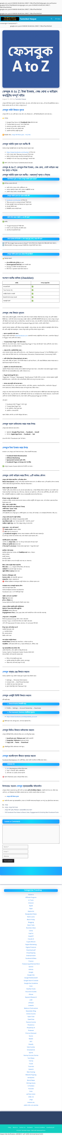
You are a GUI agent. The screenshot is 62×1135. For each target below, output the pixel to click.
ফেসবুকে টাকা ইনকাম (13, 807)
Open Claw (31, 1016)
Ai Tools (31, 900)
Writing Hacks (30, 1083)
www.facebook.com (21, 336)
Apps (31, 908)
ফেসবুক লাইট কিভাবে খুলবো (13, 109)
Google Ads (31, 975)
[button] (51, 19)
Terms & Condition (39, 1127)
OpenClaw (31, 1019)
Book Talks (30, 925)
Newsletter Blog (31, 1011)
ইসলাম (30, 1091)
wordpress (31, 1077)
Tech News (31, 1058)
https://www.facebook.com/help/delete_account (22, 717)
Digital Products (31, 947)
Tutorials (31, 1066)
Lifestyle (31, 1003)
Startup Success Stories (31, 1055)
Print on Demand (31, 1033)
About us (15, 1127)
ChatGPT (31, 936)
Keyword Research (31, 997)
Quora (31, 1036)
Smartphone (31, 1050)
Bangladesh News (31, 914)
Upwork (31, 1069)
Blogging (31, 922)
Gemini (31, 967)
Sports (31, 1052)
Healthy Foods (31, 989)
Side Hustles (31, 1047)
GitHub (31, 969)
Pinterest (31, 1030)
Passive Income (31, 1022)
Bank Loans (31, 917)
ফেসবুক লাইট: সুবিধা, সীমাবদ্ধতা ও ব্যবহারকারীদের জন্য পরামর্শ (18, 810)
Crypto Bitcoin (30, 942)
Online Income (31, 1014)
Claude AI (31, 939)
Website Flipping (31, 1075)
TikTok (31, 1061)
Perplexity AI (31, 1028)
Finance (30, 961)
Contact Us (22, 1127)
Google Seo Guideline (31, 983)
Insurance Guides (30, 992)
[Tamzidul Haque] (10, 19)
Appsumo (31, 911)
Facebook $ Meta (31, 958)
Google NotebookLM (31, 978)
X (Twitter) (31, 1086)
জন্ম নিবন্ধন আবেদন (31, 1094)
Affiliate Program (30, 897)
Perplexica (31, 1025)
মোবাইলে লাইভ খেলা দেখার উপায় (31, 1105)
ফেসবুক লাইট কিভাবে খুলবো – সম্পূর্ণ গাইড (21, 135)
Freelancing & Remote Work (31, 964)
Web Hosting (31, 1072)
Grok (30, 986)
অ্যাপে (8, 768)
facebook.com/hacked (14, 200)
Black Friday (31, 919)
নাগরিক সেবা (31, 1097)
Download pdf (31, 950)
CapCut (31, 933)
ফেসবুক (5, 671)
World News (31, 1080)
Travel (31, 1064)
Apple (31, 906)
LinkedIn (31, 1005)
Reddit (31, 1039)
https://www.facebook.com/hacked (18, 152)
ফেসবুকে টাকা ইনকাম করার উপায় (15, 447)
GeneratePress (41, 1130)
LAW (30, 1000)
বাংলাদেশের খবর (30, 1102)
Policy (9, 1127)
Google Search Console (31, 980)
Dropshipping (30, 953)
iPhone (31, 994)
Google (31, 972)
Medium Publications (31, 1008)
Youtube (31, 1089)
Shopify (30, 1044)
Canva (31, 931)
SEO (31, 1041)
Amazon (31, 903)
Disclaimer (30, 1127)
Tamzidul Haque (28, 18)
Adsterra (31, 894)
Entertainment (31, 955)
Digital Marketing (31, 944)
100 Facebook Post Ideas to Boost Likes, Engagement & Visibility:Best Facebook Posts (32, 812)
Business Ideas (31, 928)
